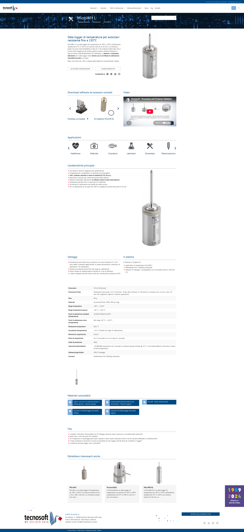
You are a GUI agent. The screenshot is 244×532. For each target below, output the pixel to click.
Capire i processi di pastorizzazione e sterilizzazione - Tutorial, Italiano (86, 403)
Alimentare (97, 22)
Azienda (104, 8)
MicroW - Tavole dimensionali (158, 402)
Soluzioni (93, 8)
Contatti (157, 8)
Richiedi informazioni (81, 69)
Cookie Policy (81, 530)
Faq (151, 8)
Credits (99, 530)
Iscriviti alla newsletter (201, 514)
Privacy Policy (72, 530)
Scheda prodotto (108, 69)
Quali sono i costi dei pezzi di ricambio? (84, 436)
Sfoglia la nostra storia (234, 502)
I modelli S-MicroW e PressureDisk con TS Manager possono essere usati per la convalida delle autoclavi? (106, 434)
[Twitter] (115, 74)
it (233, 8)
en (239, 8)
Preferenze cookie (91, 530)
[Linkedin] (111, 74)
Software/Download (134, 8)
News (146, 8)
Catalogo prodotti (84, 22)
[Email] (119, 74)
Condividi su (100, 74)
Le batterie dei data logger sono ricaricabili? (85, 443)
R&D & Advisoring (116, 8)
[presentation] (70, 108)
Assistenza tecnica (234, 2)
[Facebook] (107, 74)
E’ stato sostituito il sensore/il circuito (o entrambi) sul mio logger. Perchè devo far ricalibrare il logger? (106, 441)
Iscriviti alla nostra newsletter (216, 2)
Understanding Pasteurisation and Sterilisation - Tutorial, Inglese (122, 403)
